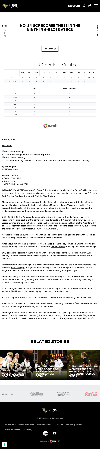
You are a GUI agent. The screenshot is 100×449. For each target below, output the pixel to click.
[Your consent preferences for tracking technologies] (4, 444)
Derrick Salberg (28, 223)
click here (67, 315)
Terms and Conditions (44, 425)
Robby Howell (66, 244)
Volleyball (7, 371)
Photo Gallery (10, 181)
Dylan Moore (50, 205)
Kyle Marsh (42, 225)
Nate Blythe (10, 166)
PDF (19, 178)
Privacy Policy (10, 425)
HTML (12, 178)
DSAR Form (59, 425)
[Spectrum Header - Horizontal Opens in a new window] (74, 6)
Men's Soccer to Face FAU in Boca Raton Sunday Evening (46, 373)
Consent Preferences (26, 425)
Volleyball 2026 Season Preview (13, 375)
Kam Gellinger (17, 267)
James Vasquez (68, 205)
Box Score (48, 49)
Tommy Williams (81, 217)
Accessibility (27, 430)
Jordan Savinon (9, 223)
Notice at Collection (12, 430)
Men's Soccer (41, 366)
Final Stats (7, 145)
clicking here (65, 318)
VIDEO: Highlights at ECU (16, 184)
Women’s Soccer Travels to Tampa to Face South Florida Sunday (82, 373)
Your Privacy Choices (74, 425)
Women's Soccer (76, 366)
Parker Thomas (58, 246)
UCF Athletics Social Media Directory (72, 160)
